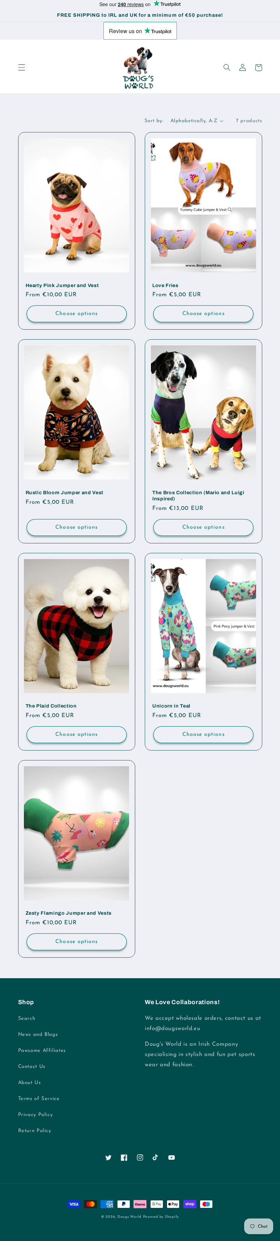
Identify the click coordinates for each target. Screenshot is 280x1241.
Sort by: (153, 121)
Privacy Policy (35, 1114)
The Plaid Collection (51, 706)
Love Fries (165, 285)
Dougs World (129, 1217)
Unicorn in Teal (171, 706)
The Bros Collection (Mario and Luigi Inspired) (198, 495)
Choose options (76, 313)
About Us (29, 1082)
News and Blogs (38, 1034)
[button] (21, 67)
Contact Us (31, 1066)
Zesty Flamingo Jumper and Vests (69, 913)
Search (27, 1018)
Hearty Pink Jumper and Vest (62, 285)
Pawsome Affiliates (42, 1050)
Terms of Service (39, 1098)
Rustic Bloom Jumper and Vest (64, 492)
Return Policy (34, 1130)
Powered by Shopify (161, 1217)
